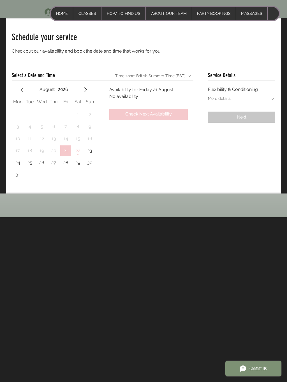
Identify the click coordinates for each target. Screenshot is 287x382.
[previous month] (22, 89)
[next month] (85, 89)
